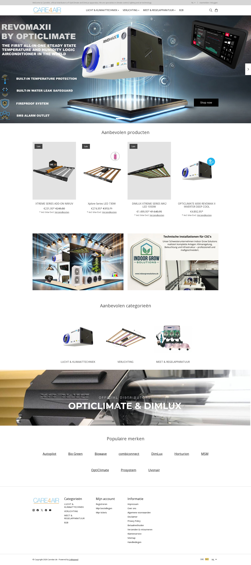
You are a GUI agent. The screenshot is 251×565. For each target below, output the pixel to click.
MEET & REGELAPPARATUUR (173, 362)
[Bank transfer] (202, 559)
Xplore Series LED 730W (102, 203)
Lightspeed (73, 559)
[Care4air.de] (47, 10)
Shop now (45, 102)
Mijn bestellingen (104, 508)
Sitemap (132, 537)
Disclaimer (133, 516)
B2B (181, 10)
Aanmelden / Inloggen (209, 2)
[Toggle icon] (211, 10)
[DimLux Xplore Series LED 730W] (101, 171)
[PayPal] (207, 559)
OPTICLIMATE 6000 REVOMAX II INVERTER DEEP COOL (196, 205)
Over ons (132, 508)
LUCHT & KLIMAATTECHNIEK (78, 362)
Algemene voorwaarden (139, 512)
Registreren (101, 504)
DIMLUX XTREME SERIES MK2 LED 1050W (149, 205)
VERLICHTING (125, 362)
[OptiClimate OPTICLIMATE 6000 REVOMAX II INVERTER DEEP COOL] (196, 171)
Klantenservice (134, 533)
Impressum (133, 504)
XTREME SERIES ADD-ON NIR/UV (54, 203)
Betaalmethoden (136, 525)
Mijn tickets (101, 512)
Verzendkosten (62, 211)
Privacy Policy (134, 520)
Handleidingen (134, 542)
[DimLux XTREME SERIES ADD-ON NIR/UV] (54, 171)
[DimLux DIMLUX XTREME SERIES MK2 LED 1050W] (149, 171)
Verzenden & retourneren (140, 529)
